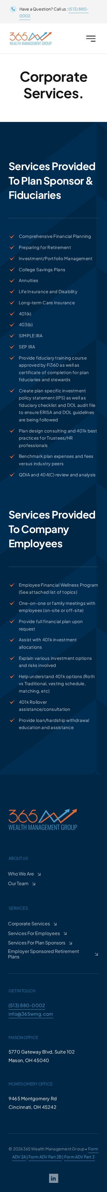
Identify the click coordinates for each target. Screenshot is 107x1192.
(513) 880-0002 (27, 1005)
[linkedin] (53, 1178)
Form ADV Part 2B (45, 1156)
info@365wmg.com (31, 1014)
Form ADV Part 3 (79, 1156)
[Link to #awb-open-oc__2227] (91, 39)
